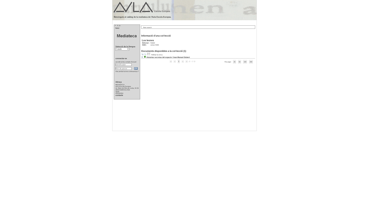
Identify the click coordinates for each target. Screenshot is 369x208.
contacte (119, 95)
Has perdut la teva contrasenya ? (127, 71)
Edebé (152, 43)
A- (115, 25)
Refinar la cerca (156, 55)
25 (234, 62)
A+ (120, 26)
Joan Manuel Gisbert (181, 57)
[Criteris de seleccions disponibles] (148, 55)
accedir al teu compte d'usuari (125, 62)
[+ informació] (142, 57)
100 (245, 62)
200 (251, 62)
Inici (117, 28)
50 (239, 62)
